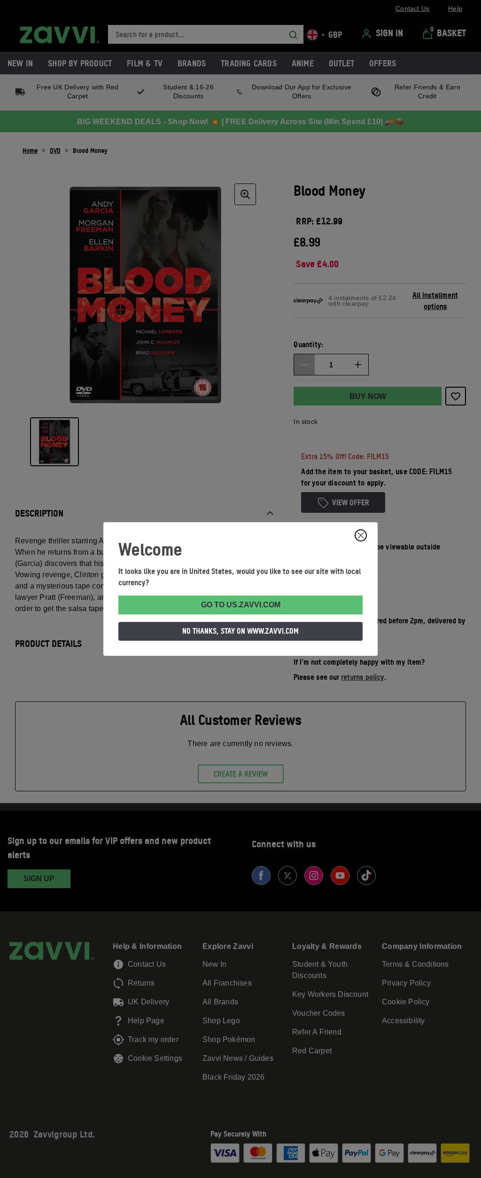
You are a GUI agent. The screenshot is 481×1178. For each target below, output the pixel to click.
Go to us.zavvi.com (240, 605)
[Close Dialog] (360, 535)
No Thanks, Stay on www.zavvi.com (240, 631)
